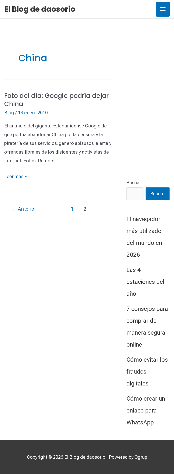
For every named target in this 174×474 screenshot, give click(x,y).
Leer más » (15, 177)
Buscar (133, 182)
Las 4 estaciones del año (145, 281)
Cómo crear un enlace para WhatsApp (145, 410)
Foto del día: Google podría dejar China (56, 100)
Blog (9, 112)
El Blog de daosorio (39, 9)
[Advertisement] (148, 101)
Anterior (24, 209)
